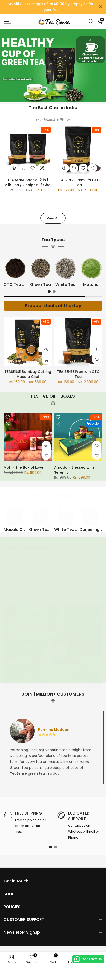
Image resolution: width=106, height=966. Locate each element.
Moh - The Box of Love (23, 467)
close (100, 7)
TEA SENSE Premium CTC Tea (78, 182)
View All (53, 218)
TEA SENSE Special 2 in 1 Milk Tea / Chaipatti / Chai (27, 182)
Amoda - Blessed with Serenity (74, 470)
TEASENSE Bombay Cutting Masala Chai (27, 374)
